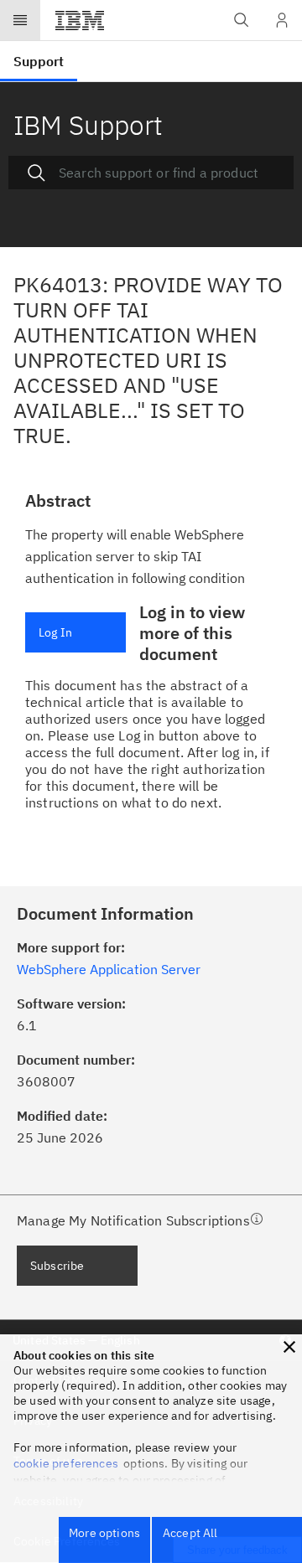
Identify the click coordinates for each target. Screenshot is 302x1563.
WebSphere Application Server (108, 969)
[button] (289, 1347)
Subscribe (57, 1265)
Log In (55, 632)
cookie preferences (65, 1463)
